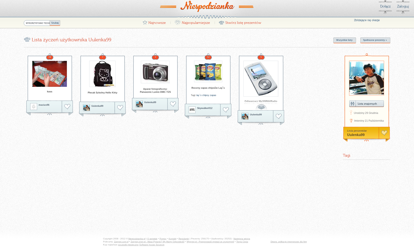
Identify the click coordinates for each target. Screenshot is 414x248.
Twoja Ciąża (242, 241)
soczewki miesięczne (128, 244)
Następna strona (242, 238)
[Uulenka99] (86, 107)
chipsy (205, 95)
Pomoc (163, 238)
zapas (213, 95)
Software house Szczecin (152, 244)
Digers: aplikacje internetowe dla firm (289, 241)
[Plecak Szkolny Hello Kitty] (102, 74)
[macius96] (33, 106)
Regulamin (184, 238)
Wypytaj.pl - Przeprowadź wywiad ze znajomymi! (210, 241)
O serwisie (152, 238)
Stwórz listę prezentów (240, 22)
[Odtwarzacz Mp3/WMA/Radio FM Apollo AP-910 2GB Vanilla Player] (260, 79)
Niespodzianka (207, 6)
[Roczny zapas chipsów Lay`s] (208, 71)
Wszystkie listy (344, 40)
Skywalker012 (204, 108)
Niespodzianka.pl (136, 238)
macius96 (44, 105)
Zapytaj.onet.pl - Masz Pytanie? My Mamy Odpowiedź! (158, 241)
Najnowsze (154, 22)
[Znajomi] (366, 103)
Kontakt (172, 238)
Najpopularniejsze (192, 22)
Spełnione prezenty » (375, 40)
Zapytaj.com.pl (121, 241)
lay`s (199, 95)
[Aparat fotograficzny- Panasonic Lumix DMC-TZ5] (155, 72)
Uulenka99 (97, 106)
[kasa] (49, 74)
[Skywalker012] (192, 109)
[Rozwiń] (262, 104)
